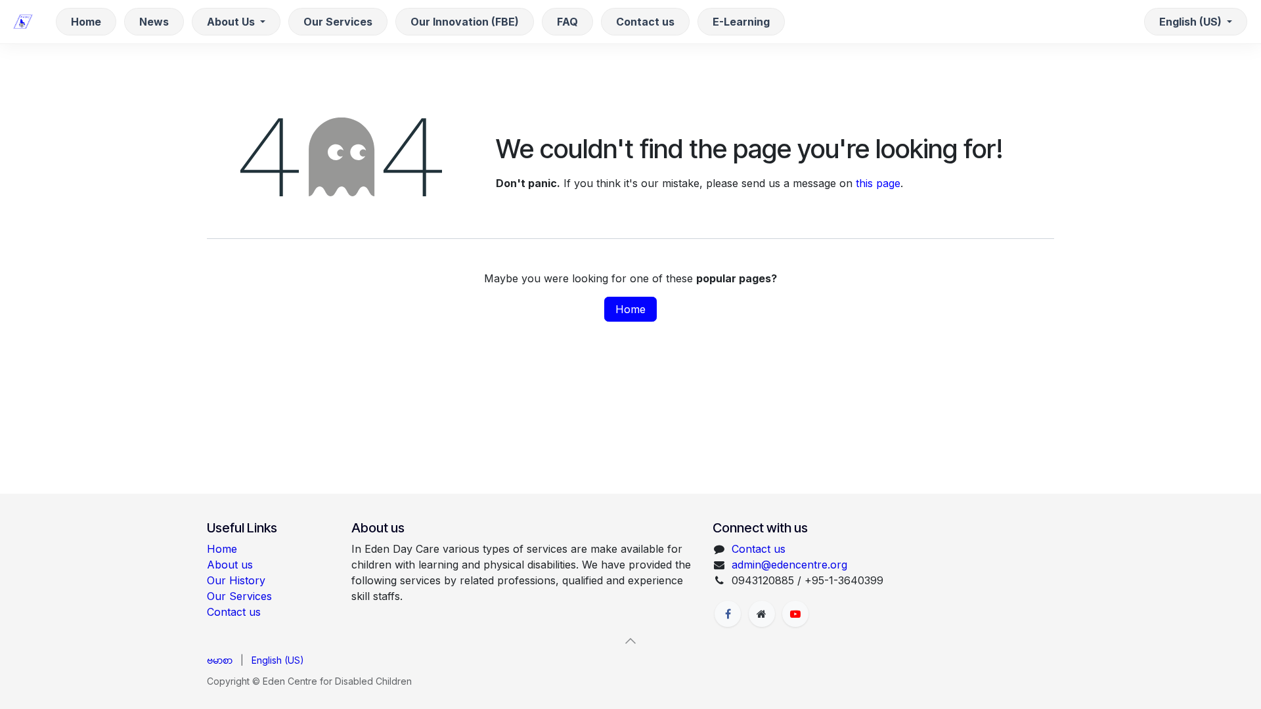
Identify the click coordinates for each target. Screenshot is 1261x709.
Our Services (239, 596)
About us (230, 564)
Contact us (234, 611)
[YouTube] (795, 614)
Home (630, 309)
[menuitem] (86, 21)
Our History (236, 580)
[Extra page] (762, 614)
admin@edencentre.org (789, 564)
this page (878, 183)
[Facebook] (728, 614)
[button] (630, 640)
